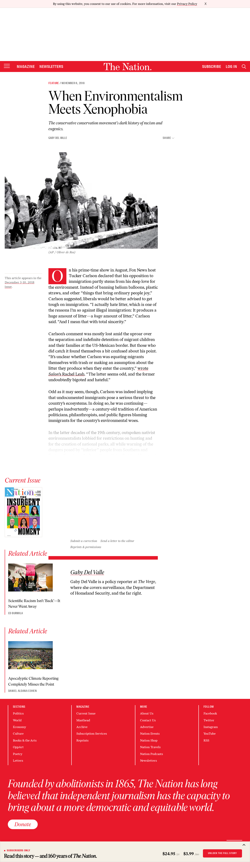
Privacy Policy (187, 4)
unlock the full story (222, 853)
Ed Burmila (15, 613)
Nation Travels (150, 747)
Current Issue (86, 713)
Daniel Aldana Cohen (22, 691)
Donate (22, 824)
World (17, 720)
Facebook (210, 713)
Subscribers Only (18, 850)
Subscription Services (91, 733)
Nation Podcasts (151, 754)
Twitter (209, 720)
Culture (18, 733)
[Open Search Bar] (244, 66)
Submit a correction (83, 541)
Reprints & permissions (85, 547)
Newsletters (51, 66)
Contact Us (148, 720)
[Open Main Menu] (7, 66)
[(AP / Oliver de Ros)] (81, 200)
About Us (146, 713)
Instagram (211, 727)
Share (167, 138)
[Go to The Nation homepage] (128, 66)
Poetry (17, 754)
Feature (53, 83)
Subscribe (211, 66)
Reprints (82, 740)
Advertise (147, 727)
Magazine (26, 66)
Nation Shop (148, 740)
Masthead (83, 720)
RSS (206, 740)
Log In (231, 66)
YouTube (210, 733)
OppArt (18, 747)
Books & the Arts (25, 740)
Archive (82, 727)
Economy (19, 727)
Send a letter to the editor (117, 541)
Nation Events (150, 733)
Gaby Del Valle (57, 138)
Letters (18, 760)
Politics (18, 713)
